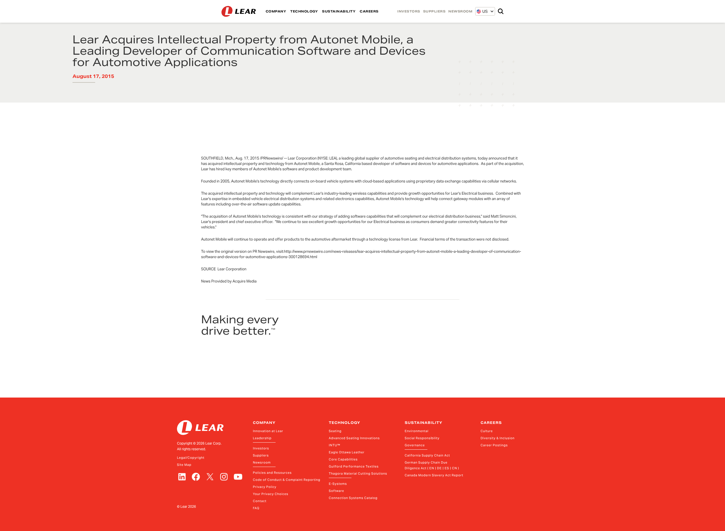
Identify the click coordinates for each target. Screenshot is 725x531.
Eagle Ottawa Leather (346, 452)
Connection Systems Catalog (353, 498)
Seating (335, 431)
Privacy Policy (264, 487)
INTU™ (334, 445)
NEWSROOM (460, 11)
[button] (482, 11)
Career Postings (494, 445)
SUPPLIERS (434, 11)
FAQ (256, 508)
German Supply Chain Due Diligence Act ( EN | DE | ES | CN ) (432, 465)
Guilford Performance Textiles (354, 466)
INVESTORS (408, 11)
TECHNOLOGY (304, 11)
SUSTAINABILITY (338, 11)
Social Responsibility (422, 438)
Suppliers (261, 455)
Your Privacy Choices (270, 494)
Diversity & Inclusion (498, 438)
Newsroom (262, 462)
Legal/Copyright (190, 458)
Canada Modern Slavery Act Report (434, 475)
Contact (259, 501)
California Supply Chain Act (427, 455)
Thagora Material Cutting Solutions (358, 473)
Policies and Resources (272, 473)
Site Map (184, 465)
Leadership (262, 438)
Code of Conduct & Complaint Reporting (286, 480)
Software (336, 491)
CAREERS (369, 11)
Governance (415, 445)
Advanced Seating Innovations (354, 438)
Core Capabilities (343, 459)
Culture (487, 431)
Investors (261, 448)
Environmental (416, 431)
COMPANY (276, 11)
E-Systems (338, 484)
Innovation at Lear (268, 431)
